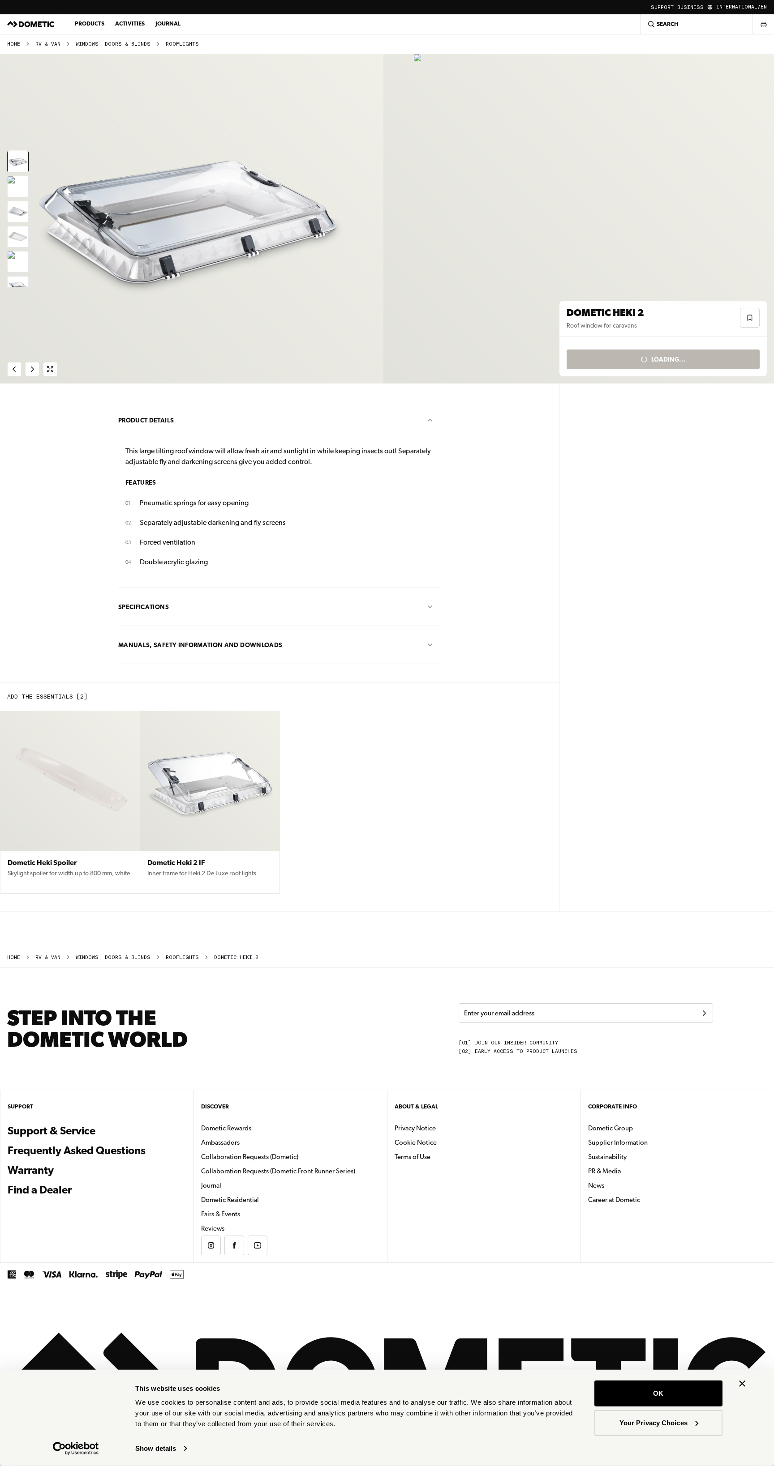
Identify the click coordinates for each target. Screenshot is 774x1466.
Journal (168, 23)
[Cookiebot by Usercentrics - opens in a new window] (76, 1448)
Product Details (146, 420)
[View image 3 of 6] (18, 211)
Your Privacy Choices (653, 1422)
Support (662, 7)
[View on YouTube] (257, 1245)
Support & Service (51, 1131)
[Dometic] (31, 24)
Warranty (31, 1170)
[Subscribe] (704, 1013)
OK (658, 1393)
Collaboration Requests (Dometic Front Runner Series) (278, 1171)
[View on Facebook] (234, 1245)
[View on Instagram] (211, 1245)
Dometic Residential (258, 1199)
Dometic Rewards (226, 1128)
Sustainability (607, 1157)
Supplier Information (618, 1142)
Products (89, 23)
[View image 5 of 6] (18, 262)
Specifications (143, 606)
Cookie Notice (416, 1142)
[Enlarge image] (50, 369)
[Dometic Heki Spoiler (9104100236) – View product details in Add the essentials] (70, 802)
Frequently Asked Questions (77, 1150)
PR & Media (632, 1171)
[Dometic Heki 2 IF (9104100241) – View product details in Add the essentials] (210, 802)
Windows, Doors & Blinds (113, 44)
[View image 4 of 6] (18, 236)
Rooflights (182, 44)
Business (690, 7)
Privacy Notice (415, 1128)
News (624, 1185)
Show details (155, 1448)
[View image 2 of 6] (18, 186)
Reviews (212, 1228)
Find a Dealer (40, 1190)
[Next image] (580, 219)
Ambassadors (220, 1142)
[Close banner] (742, 1384)
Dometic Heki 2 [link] (236, 957)
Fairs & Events (220, 1214)
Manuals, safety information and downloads (200, 644)
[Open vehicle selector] (763, 24)
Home (13, 44)
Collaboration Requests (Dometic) (249, 1157)
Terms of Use (412, 1157)
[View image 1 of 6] (18, 161)
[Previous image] (193, 219)
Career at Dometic (642, 1199)
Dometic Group (638, 1128)
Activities (130, 23)
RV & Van (47, 44)
